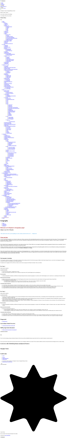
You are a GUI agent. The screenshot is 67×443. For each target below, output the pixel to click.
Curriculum (8, 56)
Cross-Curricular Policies (10, 59)
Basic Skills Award (7, 47)
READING (10, 109)
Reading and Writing (11, 111)
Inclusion (7, 57)
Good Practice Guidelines (10, 198)
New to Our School (7, 88)
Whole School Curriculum (12, 152)
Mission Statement (9, 26)
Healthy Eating (8, 76)
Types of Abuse (8, 197)
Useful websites (10, 117)
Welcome (5, 23)
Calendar (5, 24)
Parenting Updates (7, 68)
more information (7, 435)
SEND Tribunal (6, 192)
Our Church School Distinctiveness (11, 38)
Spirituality (6, 138)
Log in (4, 8)
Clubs (5, 178)
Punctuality (8, 72)
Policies (5, 191)
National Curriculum (7, 136)
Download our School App (8, 43)
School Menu (6, 74)
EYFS (5, 82)
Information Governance (8, 83)
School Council (8, 128)
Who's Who (6, 41)
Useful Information (9, 177)
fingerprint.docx (4, 321)
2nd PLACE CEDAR (11, 148)
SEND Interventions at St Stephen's (11, 186)
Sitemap (3, 357)
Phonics (5, 164)
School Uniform (6, 78)
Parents (3, 64)
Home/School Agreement (8, 81)
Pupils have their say (9, 92)
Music (7, 158)
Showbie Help (8, 98)
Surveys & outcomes (7, 86)
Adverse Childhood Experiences (13, 204)
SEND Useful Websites (8, 193)
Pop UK (7, 35)
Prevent (5, 216)
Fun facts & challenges (9, 93)
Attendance (6, 46)
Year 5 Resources (11, 155)
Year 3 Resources (11, 153)
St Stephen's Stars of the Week (11, 95)
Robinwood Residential (10, 169)
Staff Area (5, 42)
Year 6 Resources (11, 156)
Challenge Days (8, 183)
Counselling (10, 205)
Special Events (6, 84)
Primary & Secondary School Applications (10, 69)
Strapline (7, 27)
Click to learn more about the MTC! (13, 108)
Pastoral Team (6, 188)
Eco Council (8, 127)
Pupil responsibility (9, 168)
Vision (7, 28)
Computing (8, 157)
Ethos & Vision (6, 25)
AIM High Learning (9, 184)
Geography (8, 160)
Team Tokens (8, 96)
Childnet (7, 210)
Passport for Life (8, 166)
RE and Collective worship (10, 150)
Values (7, 30)
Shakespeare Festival (9, 39)
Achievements (6, 94)
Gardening (8, 170)
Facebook (2, 4)
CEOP (2, 2)
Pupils (3, 89)
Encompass (6, 208)
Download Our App (5, 217)
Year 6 (7, 119)
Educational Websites (7, 122)
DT (6, 162)
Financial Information (7, 48)
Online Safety (6, 125)
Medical (5, 176)
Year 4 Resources (11, 154)
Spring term (10, 105)
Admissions (6, 45)
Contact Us (6, 31)
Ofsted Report (6, 52)
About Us (3, 22)
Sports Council (8, 129)
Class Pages (6, 97)
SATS (9, 120)
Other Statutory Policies (10, 60)
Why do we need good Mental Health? (14, 203)
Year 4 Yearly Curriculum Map (13, 107)
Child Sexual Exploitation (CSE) (11, 206)
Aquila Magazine (9, 182)
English (7, 141)
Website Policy (4, 359)
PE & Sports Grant (9, 50)
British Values (6, 165)
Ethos (7, 29)
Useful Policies (8, 61)
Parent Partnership (7, 85)
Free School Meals (7, 80)
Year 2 (7, 102)
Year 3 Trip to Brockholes (10, 37)
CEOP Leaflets (8, 214)
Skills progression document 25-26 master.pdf (9, 329)
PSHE (7, 163)
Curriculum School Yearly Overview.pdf (8, 325)
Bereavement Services (9, 201)
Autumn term (10, 104)
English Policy (10, 142)
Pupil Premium (8, 49)
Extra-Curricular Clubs (7, 123)
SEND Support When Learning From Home (11, 174)
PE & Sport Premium (7, 53)
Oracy (7, 140)
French (7, 151)
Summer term (10, 106)
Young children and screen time (11, 212)
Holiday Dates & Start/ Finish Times (10, 67)
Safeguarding (8, 58)
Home (3, 21)
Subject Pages (6, 139)
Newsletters (6, 66)
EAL (5, 179)
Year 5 (7, 116)
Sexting (7, 213)
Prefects (7, 131)
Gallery (5, 33)
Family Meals (8, 77)
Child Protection (6, 196)
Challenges (6, 180)
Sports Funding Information (10, 54)
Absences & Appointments (8, 70)
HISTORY (10, 115)
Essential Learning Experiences (9, 137)
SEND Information (7, 190)
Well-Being (8, 202)
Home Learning (6, 90)
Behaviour (6, 73)
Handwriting (10, 143)
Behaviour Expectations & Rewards (9, 124)
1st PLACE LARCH (11, 147)
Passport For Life (7, 171)
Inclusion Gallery (7, 194)
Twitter (2, 3)
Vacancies (5, 32)
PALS (7, 130)
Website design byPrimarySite (7, 361)
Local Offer (6, 187)
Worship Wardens (9, 133)
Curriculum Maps (7, 135)
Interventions (6, 185)
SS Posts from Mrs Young (10, 99)
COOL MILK (6, 65)
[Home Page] (0, 0)
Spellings (9, 113)
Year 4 (7, 103)
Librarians (7, 132)
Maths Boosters (12, 121)
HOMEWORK (10, 110)
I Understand (2, 437)
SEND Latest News (7, 175)
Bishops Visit (8, 34)
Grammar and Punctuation (12, 145)
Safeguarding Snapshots (10, 200)
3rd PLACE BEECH (11, 149)
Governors (6, 51)
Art (6, 161)
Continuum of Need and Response (9, 207)
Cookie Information (5, 358)
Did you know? (6, 91)
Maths (9, 112)
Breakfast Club (8, 75)
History (7, 159)
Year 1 (7, 101)
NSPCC (7, 211)
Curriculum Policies (7, 172)
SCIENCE (10, 114)
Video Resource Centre (8, 40)
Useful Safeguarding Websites (11, 199)
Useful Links (8, 87)
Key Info (3, 44)
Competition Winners (9, 36)
